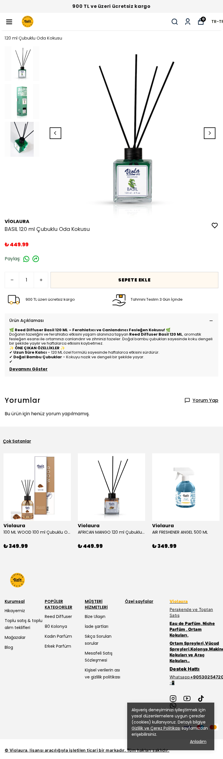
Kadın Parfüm (58, 636)
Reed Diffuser (58, 616)
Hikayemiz (15, 611)
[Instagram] (173, 698)
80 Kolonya (56, 626)
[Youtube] (187, 698)
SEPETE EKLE (134, 280)
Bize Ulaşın (95, 616)
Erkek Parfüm (58, 646)
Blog (9, 647)
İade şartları (96, 626)
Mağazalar (15, 637)
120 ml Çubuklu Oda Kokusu (33, 38)
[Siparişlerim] (187, 21)
